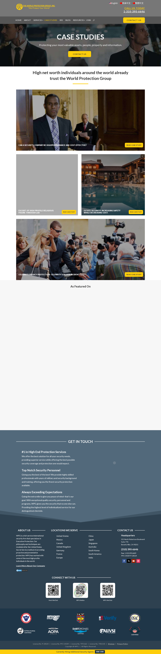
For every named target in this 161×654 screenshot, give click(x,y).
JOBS (88, 20)
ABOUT (27, 20)
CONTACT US (134, 20)
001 (61, 20)
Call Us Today (134, 8)
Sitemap (111, 644)
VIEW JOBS (100, 652)
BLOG (67, 20)
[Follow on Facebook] (124, 561)
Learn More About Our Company (30, 566)
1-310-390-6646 (134, 11)
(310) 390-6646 (129, 549)
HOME (18, 20)
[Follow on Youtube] (133, 561)
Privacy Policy (122, 644)
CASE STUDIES (50, 20)
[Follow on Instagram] (138, 561)
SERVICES (37, 20)
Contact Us (79, 54)
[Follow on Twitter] (129, 561)
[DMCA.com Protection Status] (22, 571)
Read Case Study (133, 145)
